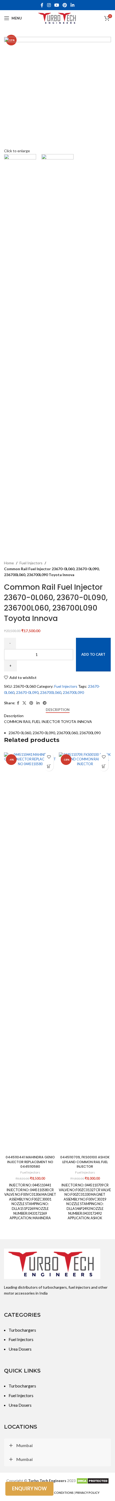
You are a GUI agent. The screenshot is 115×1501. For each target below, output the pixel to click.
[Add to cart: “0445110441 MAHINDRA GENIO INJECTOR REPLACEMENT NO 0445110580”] (48, 766)
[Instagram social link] (48, 5)
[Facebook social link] (42, 5)
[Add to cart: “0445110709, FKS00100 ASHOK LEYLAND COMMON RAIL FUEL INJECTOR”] (103, 766)
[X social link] (24, 703)
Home (9, 563)
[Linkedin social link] (72, 5)
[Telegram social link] (44, 703)
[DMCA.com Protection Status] (92, 1480)
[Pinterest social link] (65, 5)
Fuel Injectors (31, 563)
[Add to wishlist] (48, 757)
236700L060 (50, 692)
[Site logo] (57, 17)
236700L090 (73, 692)
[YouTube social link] (56, 5)
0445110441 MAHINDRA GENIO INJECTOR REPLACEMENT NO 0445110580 (30, 1162)
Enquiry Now (29, 1488)
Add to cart (93, 654)
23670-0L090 (27, 692)
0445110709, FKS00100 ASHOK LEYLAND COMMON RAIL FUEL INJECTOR (85, 1162)
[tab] (58, 709)
